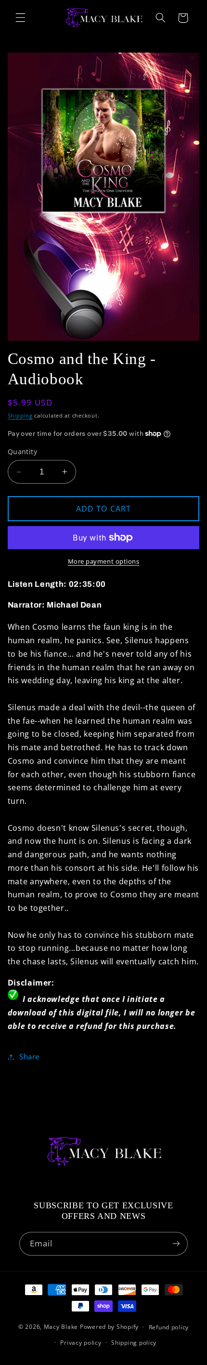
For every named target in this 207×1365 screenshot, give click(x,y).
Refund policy (169, 1327)
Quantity (22, 451)
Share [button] (29, 1056)
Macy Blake (61, 1326)
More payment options (104, 561)
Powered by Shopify (109, 1326)
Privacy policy (80, 1342)
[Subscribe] (176, 1244)
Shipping (20, 415)
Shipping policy (133, 1342)
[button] (20, 18)
